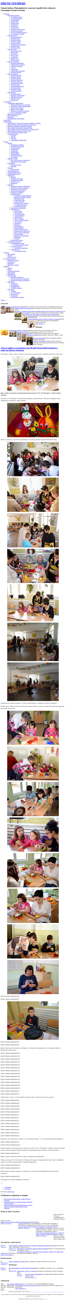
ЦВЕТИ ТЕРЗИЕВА (13, 3)
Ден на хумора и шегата (21, 220)
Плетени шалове (16, 94)
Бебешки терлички (16, 97)
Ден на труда (18, 222)
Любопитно (11, 175)
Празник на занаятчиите (21, 235)
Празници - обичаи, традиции (20, 188)
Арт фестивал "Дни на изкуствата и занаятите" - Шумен (24, 123)
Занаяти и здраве (12, 158)
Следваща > (7, 1189)
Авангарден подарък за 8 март (18, 330)
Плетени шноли (15, 43)
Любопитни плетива (17, 180)
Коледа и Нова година (21, 229)
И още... (6, 141)
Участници (14, 295)
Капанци (13, 166)
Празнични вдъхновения (18, 208)
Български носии (16, 165)
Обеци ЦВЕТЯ (26, 333)
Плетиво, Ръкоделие (17, 178)
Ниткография (15, 152)
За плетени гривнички (21, 248)
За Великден (14, 24)
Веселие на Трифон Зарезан (22, 197)
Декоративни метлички (18, 71)
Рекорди (13, 177)
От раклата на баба (9, 258)
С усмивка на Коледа (20, 205)
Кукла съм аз (20, 332)
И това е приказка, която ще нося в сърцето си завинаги (44, 319)
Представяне (11, 254)
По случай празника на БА (19, 32)
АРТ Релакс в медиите (17, 297)
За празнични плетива (17, 243)
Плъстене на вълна (16, 155)
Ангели (13, 68)
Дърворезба (14, 151)
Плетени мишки (16, 88)
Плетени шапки (15, 48)
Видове (13, 137)
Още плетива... (12, 92)
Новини (6, 266)
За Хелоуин (14, 26)
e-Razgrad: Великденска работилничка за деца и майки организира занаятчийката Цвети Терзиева (18, 1206)
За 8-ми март (14, 21)
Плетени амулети (16, 72)
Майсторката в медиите (14, 114)
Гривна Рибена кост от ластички (20, 104)
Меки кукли (14, 52)
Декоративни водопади (18, 64)
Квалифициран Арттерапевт (16, 118)
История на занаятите (17, 145)
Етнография (11, 163)
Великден (17, 225)
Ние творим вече (13, 115)
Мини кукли (14, 58)
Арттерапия (7, 101)
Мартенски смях (19, 198)
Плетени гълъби (16, 77)
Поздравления (15, 209)
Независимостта (19, 228)
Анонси (10, 268)
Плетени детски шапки (18, 95)
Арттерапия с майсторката (15, 103)
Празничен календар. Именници (20, 186)
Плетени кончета (16, 78)
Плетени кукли (12, 49)
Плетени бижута (12, 35)
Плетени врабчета (16, 75)
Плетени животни (13, 74)
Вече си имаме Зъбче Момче (33, 1274)
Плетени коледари (38, 338)
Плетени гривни (16, 41)
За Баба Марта (15, 20)
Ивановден (17, 237)
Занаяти (10, 143)
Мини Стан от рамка (17, 108)
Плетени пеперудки (17, 80)
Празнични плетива (13, 15)
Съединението (18, 226)
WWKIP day (11, 282)
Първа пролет (15, 23)
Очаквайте (11, 263)
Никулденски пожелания (21, 232)
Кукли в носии (15, 60)
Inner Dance (7, 120)
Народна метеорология (17, 191)
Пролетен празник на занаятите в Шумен (20, 126)
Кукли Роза (14, 54)
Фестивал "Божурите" (17, 277)
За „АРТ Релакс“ (16, 292)
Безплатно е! (14, 294)
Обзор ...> (3, 300)
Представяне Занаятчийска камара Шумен (20, 128)
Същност (13, 135)
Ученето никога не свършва (22, 308)
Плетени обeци (15, 38)
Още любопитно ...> (21, 1288)
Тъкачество (14, 157)
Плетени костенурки (17, 83)
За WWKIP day (15, 286)
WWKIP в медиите (16, 288)
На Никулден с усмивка (21, 203)
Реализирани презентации (18, 140)
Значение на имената (17, 192)
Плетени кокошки (16, 91)
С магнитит (14, 57)
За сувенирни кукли (20, 251)
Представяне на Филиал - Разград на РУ (19, 131)
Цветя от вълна (15, 98)
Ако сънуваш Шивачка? (14, 1284)
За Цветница (18, 217)
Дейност (13, 291)
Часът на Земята (19, 218)
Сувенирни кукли (16, 51)
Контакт (6, 252)
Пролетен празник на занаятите (20, 280)
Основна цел (11, 262)
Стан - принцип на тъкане (18, 112)
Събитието (14, 283)
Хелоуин (17, 238)
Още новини (11, 272)
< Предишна (7, 1187)
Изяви (9, 269)
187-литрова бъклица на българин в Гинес (27, 1285)
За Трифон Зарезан (16, 17)
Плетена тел (14, 100)
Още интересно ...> (30, 1277)
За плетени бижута (16, 246)
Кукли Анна (14, 55)
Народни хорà (15, 169)
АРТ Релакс (11, 289)
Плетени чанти (15, 46)
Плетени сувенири (13, 61)
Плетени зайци (15, 84)
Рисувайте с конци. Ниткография (21, 106)
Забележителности (13, 171)
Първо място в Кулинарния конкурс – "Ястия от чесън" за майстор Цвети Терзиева (50, 1217)
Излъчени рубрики (13, 260)
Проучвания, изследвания (18, 161)
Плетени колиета (16, 40)
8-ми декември (18, 234)
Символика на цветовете (18, 44)
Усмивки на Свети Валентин (22, 195)
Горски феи (14, 69)
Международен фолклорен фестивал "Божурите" (22, 125)
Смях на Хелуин (19, 202)
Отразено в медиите (13, 271)
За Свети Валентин (16, 18)
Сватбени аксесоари (17, 31)
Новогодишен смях (20, 206)
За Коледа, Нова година (18, 29)
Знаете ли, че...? (15, 181)
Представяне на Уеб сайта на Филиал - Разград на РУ (23, 129)
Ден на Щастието (19, 214)
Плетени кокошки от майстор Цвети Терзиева (22, 1268)
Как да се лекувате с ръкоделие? (20, 160)
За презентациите (13, 134)
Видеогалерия (12, 275)
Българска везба (15, 148)
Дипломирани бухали (17, 86)
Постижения (11, 274)
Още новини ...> (40, 323)
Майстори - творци (13, 265)
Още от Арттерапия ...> (7, 1255)
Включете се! (15, 285)
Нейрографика (15, 154)
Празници (10, 185)
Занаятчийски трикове (17, 146)
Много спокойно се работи (17, 1261)
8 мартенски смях (19, 200)
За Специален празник (17, 34)
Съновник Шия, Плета (14, 172)
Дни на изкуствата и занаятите (20, 279)
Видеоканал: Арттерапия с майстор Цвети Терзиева (32, 1248)
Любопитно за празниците (19, 189)
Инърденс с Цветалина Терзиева (15, 306)
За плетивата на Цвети (14, 242)
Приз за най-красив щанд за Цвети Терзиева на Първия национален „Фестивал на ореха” (27, 1229)
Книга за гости (12, 257)
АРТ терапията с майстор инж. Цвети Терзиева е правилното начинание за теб (32, 1245)
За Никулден (14, 27)
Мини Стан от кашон (17, 109)
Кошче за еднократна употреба (20, 111)
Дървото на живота (16, 66)
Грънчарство (14, 149)
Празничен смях (16, 194)
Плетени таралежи (16, 81)
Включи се (11, 117)
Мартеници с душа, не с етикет (26, 1271)
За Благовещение (19, 215)
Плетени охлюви (16, 89)
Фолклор (10, 168)
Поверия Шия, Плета (14, 174)
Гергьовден (17, 223)
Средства (13, 138)
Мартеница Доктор (32, 335)
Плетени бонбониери (17, 63)
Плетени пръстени (16, 37)
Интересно (14, 183)
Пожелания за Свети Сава (22, 231)
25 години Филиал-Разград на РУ (17, 132)
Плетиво (6, 14)
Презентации (8, 121)
